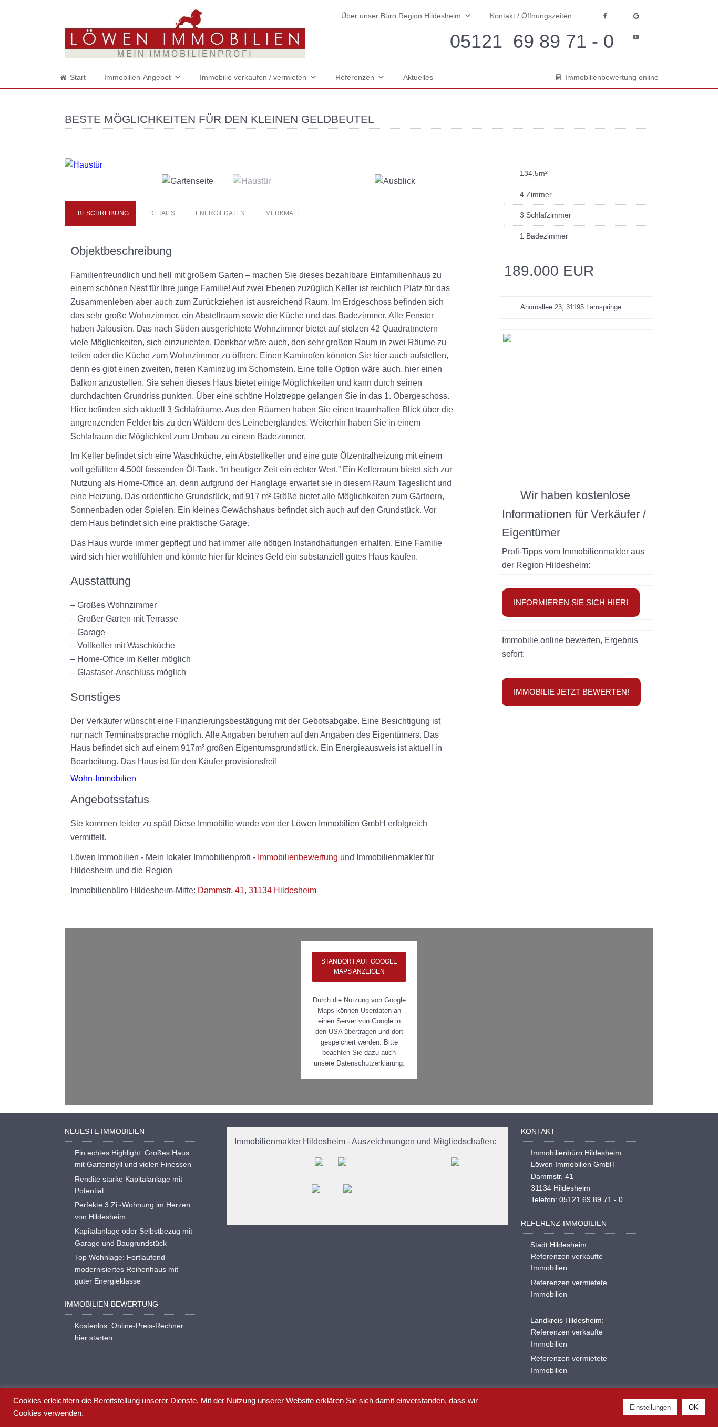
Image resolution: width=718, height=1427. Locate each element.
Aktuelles (418, 77)
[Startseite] (185, 33)
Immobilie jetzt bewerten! (571, 691)
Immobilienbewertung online (612, 77)
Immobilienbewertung (298, 857)
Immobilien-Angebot (137, 77)
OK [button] (694, 1407)
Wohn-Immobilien (103, 778)
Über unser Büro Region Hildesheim (401, 16)
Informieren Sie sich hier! (571, 602)
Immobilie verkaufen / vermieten (253, 77)
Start (78, 77)
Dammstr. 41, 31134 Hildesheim (257, 890)
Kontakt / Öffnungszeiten (531, 16)
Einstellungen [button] (650, 1407)
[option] (268, 165)
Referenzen (354, 77)
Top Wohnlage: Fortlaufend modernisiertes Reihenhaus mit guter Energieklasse (126, 1269)
